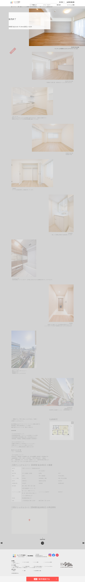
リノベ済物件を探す (26, 566)
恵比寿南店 (61, 2)
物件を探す (59, 4)
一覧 (42, 543)
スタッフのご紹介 (26, 562)
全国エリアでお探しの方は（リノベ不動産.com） (20, 567)
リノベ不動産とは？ (33, 4)
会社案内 (14, 562)
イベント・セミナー (47, 4)
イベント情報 (36, 562)
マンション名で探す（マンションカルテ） (35, 567)
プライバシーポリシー (16, 563)
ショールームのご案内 (48, 562)
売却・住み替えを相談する (38, 566)
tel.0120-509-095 (70, 2)
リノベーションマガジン (48, 566)
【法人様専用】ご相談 (37, 570)
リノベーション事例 (70, 4)
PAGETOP (42, 539)
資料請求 (14, 570)
